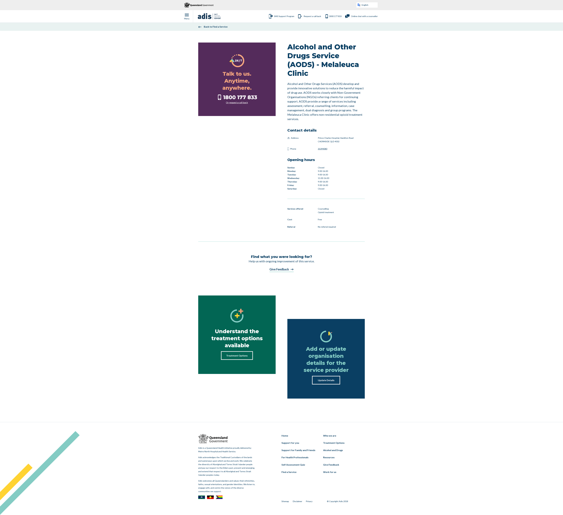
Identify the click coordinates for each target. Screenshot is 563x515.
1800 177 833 (335, 16)
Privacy (309, 501)
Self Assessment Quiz (293, 464)
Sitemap (285, 501)
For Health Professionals (295, 457)
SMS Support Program (284, 16)
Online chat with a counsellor (364, 16)
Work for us (329, 472)
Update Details (326, 380)
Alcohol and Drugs (333, 450)
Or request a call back (237, 102)
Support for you (290, 442)
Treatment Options (237, 355)
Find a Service (289, 472)
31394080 (322, 149)
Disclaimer (297, 501)
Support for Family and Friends (298, 450)
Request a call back (312, 16)
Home (285, 435)
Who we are (329, 435)
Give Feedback (279, 269)
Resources (329, 457)
